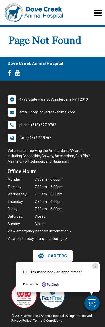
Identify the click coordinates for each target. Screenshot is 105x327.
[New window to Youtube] (19, 74)
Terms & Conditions (47, 320)
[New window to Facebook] (11, 74)
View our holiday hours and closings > (37, 239)
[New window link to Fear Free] (54, 295)
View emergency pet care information (38, 231)
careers (57, 255)
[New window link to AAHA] (25, 295)
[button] (92, 303)
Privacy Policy (21, 320)
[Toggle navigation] (97, 12)
